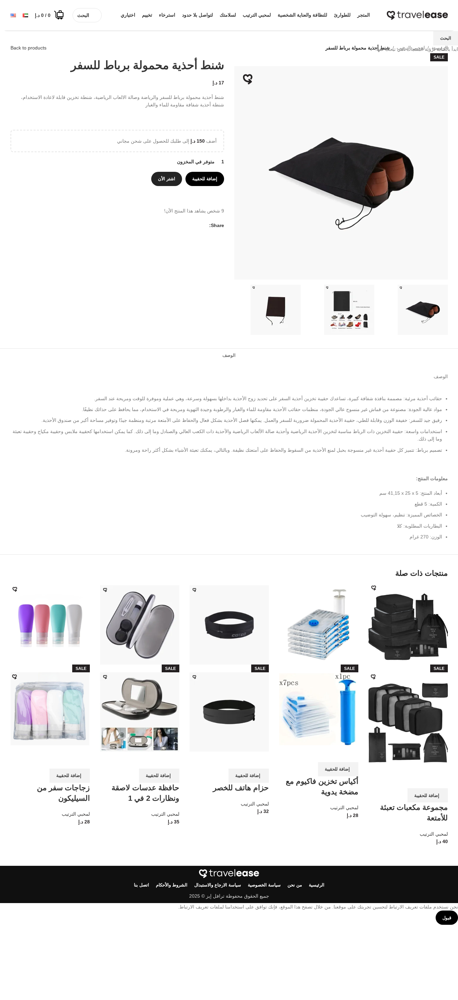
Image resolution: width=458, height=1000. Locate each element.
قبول (446, 917)
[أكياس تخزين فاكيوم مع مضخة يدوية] (318, 624)
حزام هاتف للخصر (241, 787)
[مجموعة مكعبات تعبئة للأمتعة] (408, 624)
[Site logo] (417, 15)
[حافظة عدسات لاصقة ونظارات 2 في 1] (139, 624)
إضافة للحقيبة (204, 178)
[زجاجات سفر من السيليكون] (50, 624)
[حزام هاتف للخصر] (229, 624)
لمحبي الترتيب (434, 834)
